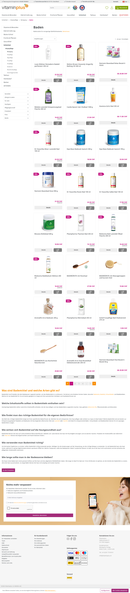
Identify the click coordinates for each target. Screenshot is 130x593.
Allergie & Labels (10, 97)
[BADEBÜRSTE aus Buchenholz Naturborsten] (48, 349)
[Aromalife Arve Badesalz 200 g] (48, 306)
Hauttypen (8, 104)
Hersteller (8, 94)
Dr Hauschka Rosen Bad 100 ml (79, 192)
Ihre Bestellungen (39, 538)
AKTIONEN (7, 86)
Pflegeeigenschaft (10, 108)
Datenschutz (5, 545)
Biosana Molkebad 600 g (43, 234)
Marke (6, 118)
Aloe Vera (7, 435)
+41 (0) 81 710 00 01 (107, 552)
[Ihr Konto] (111, 7)
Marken (6, 82)
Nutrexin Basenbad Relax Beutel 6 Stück (112, 64)
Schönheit (7, 45)
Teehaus (6, 75)
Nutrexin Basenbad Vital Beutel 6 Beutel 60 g (111, 361)
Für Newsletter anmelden (9, 538)
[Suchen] (69, 7)
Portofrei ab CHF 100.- (89, 1)
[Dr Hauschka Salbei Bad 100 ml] (113, 180)
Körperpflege (9, 48)
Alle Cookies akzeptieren (120, 590)
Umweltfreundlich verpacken (10, 554)
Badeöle (102, 394)
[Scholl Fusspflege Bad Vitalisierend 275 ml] (113, 306)
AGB (3, 543)
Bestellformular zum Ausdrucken (11, 556)
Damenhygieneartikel (12, 72)
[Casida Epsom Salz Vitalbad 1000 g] (81, 95)
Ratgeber (4, 558)
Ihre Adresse (38, 541)
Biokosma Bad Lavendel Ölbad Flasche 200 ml (110, 235)
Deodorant (9, 66)
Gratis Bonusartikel (41, 1)
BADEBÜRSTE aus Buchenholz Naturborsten (45, 362)
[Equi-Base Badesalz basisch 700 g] (113, 138)
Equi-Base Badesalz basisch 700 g (111, 149)
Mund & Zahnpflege (12, 69)
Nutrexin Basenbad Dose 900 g (46, 191)
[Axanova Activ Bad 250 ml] (113, 95)
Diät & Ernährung (9, 31)
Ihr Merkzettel (38, 547)
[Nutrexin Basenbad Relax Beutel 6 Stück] (113, 52)
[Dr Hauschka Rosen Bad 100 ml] (81, 180)
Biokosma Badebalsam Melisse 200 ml (47, 277)
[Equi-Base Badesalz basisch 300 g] (81, 138)
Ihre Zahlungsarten (40, 543)
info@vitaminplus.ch (105, 556)
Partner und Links (7, 563)
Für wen (7, 101)
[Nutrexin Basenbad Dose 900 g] (48, 180)
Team (3, 541)
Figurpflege (10, 57)
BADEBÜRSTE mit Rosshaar (77, 276)
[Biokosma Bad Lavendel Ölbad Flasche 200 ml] (113, 223)
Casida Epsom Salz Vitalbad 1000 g (80, 107)
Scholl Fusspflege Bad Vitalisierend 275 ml (112, 319)
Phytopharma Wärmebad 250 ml (79, 318)
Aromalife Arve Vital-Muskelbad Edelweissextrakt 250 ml (79, 362)
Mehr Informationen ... (50, 590)
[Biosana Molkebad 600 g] (48, 223)
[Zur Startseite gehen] (15, 7)
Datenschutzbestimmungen (20, 502)
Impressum (5, 549)
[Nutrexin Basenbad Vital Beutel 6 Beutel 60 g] (113, 348)
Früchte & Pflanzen (10, 38)
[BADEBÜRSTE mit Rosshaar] (81, 265)
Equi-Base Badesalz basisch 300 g (79, 149)
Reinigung (10, 51)
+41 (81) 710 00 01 (23, 1)
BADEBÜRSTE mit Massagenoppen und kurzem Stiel (112, 277)
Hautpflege (10, 54)
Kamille (65, 421)
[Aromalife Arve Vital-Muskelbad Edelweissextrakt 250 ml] (81, 349)
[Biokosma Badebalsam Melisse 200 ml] (48, 265)
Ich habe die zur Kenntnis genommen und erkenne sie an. (27, 502)
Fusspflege (9, 60)
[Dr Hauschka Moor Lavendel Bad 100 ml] (48, 138)
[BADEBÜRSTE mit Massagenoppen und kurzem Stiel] (113, 265)
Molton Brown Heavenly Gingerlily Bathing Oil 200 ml (80, 65)
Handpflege (10, 63)
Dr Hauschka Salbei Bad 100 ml (111, 192)
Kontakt (115, 1)
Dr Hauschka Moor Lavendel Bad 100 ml (46, 150)
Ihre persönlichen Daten (41, 545)
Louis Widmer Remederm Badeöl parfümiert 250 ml (47, 65)
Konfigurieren (105, 590)
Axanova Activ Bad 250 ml (109, 106)
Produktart (8, 111)
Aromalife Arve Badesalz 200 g (46, 318)
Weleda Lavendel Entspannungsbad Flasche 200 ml (47, 108)
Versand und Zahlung (8, 552)
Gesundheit (7, 42)
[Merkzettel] (106, 7)
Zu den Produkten (8, 470)
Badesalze (97, 394)
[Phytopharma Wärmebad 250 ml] (81, 306)
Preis (6, 114)
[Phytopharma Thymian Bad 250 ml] (81, 223)
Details (43, 80)
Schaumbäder (110, 394)
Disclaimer (5, 547)
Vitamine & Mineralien (11, 27)
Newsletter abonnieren (40, 515)
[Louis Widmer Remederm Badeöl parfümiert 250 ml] (48, 52)
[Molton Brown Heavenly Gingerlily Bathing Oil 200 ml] (81, 52)
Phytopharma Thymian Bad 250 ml (80, 234)
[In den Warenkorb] (58, 80)
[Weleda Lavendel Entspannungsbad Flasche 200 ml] (48, 95)
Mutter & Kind (8, 34)
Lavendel (57, 421)
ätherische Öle (92, 407)
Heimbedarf (8, 79)
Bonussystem (6, 561)
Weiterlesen (66, 31)
